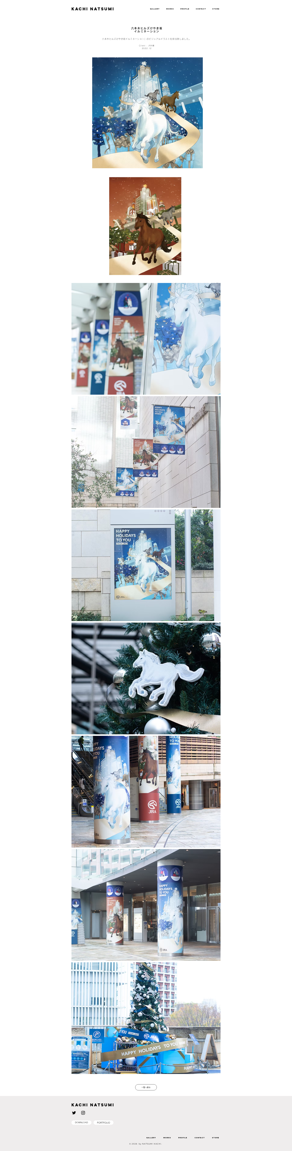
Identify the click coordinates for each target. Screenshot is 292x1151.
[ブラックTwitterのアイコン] (73, 1112)
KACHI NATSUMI (93, 8)
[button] (284, 7)
